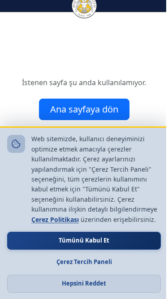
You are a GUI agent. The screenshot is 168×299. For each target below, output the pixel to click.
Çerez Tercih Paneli (84, 262)
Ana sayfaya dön (84, 109)
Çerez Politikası (55, 219)
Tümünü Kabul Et (84, 240)
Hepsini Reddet (84, 283)
